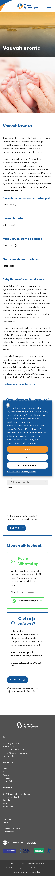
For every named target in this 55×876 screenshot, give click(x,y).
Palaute (6, 803)
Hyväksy (27, 449)
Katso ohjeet (9, 225)
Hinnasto (6, 778)
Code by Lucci (35, 872)
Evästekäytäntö (13, 472)
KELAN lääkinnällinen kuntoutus (16, 794)
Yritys (5, 772)
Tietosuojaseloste (28, 472)
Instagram (7, 819)
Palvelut (6, 775)
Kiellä (27, 457)
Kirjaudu (16, 680)
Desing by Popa (20, 872)
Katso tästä (8, 205)
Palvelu (10, 478)
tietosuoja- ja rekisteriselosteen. (23, 519)
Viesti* (10, 488)
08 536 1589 (8, 756)
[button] (48, 6)
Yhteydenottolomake (11, 797)
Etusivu (6, 769)
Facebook (7, 822)
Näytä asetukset (27, 465)
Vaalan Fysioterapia (28, 601)
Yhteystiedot (8, 781)
